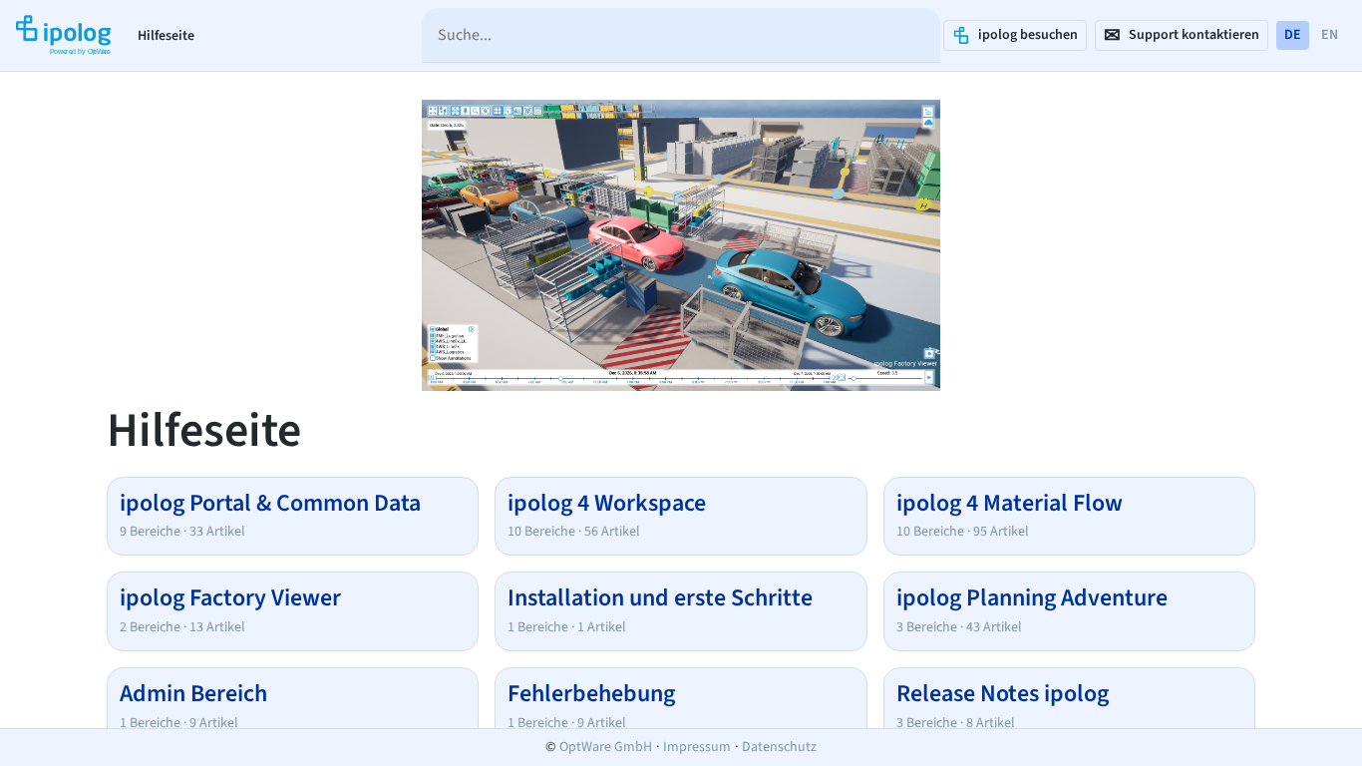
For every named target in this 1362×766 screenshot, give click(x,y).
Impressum (697, 747)
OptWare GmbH (605, 747)
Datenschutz (779, 747)
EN (1329, 35)
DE (1292, 35)
